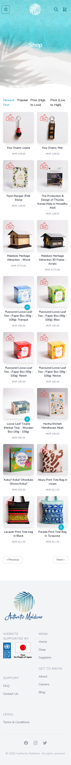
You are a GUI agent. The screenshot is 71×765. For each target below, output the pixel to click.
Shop (42, 649)
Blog (42, 692)
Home (43, 642)
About (43, 676)
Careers (44, 684)
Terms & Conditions (16, 722)
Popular (22, 100)
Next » (60, 560)
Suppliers (45, 657)
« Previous (13, 560)
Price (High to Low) (37, 102)
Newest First (8, 102)
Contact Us (10, 694)
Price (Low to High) (57, 102)
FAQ (6, 686)
